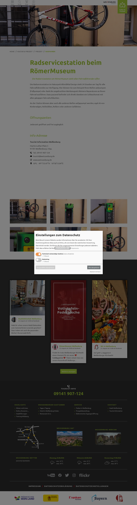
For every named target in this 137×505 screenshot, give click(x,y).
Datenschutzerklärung (62, 248)
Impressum (75, 248)
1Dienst (45, 256)
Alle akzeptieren (93, 267)
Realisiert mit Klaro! (95, 272)
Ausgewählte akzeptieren (45, 267)
